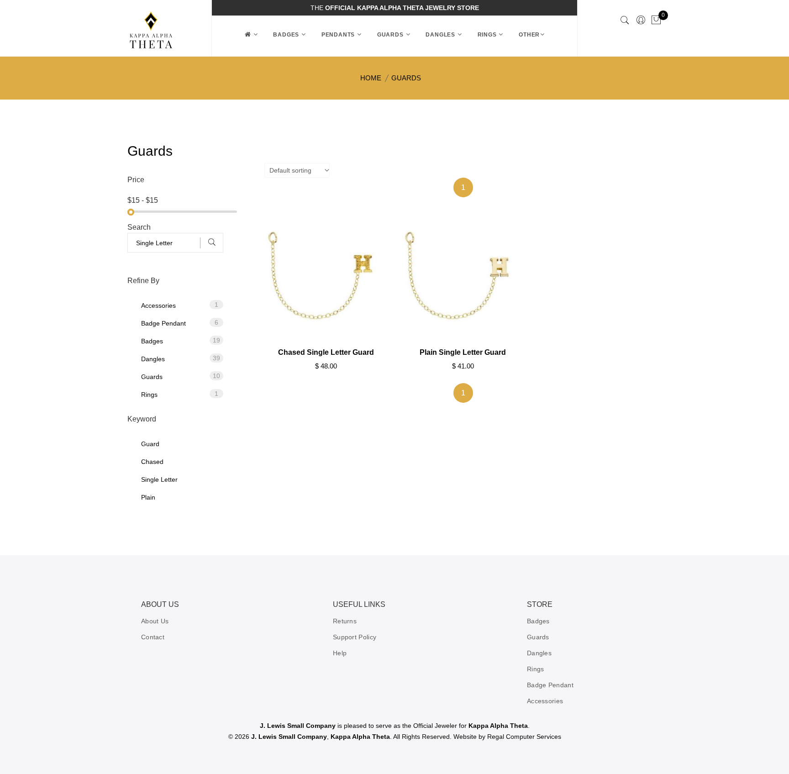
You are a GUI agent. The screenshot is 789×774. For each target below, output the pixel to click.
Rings (488, 35)
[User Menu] (640, 21)
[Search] (625, 21)
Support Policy (354, 637)
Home (370, 78)
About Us (154, 621)
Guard (150, 444)
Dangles (441, 35)
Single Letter (159, 479)
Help (340, 653)
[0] (656, 20)
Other (529, 35)
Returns (345, 621)
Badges (287, 35)
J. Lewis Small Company (298, 725)
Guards (391, 35)
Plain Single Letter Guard (463, 352)
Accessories (179, 305)
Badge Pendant (179, 323)
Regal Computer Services (524, 736)
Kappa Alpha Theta (498, 725)
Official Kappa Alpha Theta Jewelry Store (402, 7)
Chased (152, 461)
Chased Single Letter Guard (326, 352)
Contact (152, 637)
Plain (148, 497)
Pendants (339, 35)
